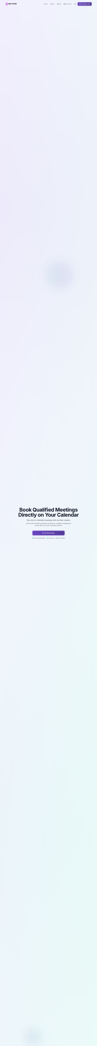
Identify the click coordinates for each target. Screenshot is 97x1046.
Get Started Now (49, 533)
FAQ (75, 4)
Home (45, 4)
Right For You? (67, 4)
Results (59, 4)
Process (52, 4)
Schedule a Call (85, 4)
